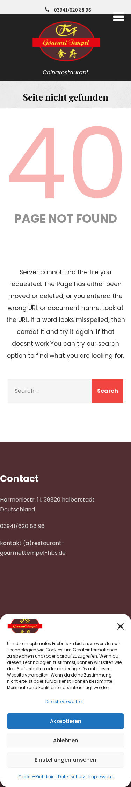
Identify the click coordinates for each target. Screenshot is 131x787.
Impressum (100, 777)
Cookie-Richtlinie (36, 777)
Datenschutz (71, 777)
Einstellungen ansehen (65, 760)
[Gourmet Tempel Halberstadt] (65, 62)
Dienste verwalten (63, 702)
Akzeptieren (65, 721)
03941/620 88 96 (72, 9)
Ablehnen (65, 740)
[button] (120, 626)
